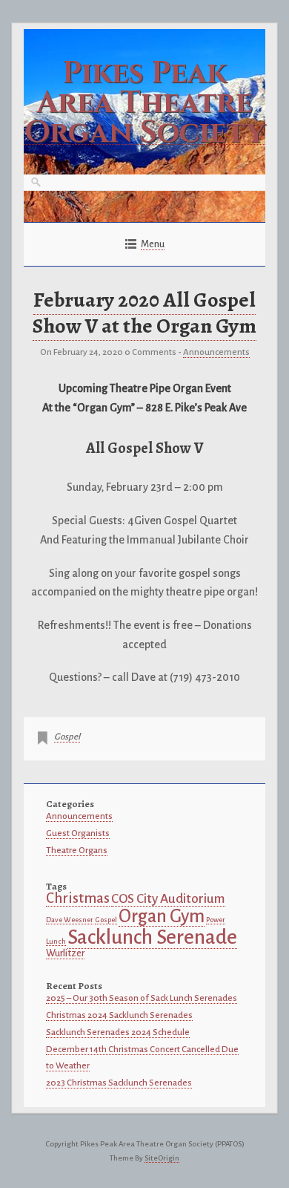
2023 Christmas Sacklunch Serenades (119, 1083)
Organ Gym (162, 916)
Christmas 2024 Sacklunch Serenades (119, 1015)
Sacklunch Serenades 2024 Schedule (118, 1032)
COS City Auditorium (168, 899)
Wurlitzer (65, 953)
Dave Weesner (69, 920)
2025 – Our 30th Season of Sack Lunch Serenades (141, 998)
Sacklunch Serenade (152, 937)
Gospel (67, 737)
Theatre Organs (76, 850)
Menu (153, 244)
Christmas (78, 898)
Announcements (216, 352)
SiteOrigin (161, 1158)
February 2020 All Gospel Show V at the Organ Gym (144, 313)
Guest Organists (78, 833)
